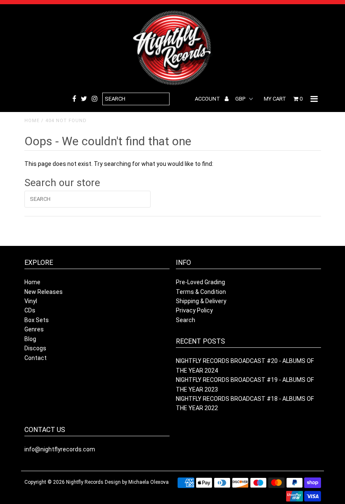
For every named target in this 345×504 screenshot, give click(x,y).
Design (113, 482)
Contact (35, 358)
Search (185, 320)
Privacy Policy (194, 310)
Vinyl (30, 301)
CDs (29, 310)
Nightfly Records (85, 482)
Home (32, 120)
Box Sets (36, 320)
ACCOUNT (208, 99)
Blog (30, 339)
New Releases (43, 291)
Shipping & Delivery (201, 301)
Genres (34, 329)
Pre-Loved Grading (200, 282)
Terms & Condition (201, 291)
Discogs (35, 348)
